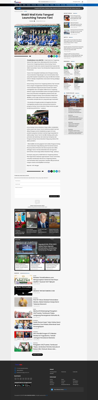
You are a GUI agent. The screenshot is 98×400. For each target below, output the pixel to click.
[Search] (39, 2)
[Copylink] (59, 56)
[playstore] (26, 386)
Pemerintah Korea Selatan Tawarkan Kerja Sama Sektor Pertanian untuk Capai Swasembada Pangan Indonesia (54, 233)
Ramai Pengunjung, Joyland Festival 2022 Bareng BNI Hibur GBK (75, 17)
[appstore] (18, 386)
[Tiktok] (31, 379)
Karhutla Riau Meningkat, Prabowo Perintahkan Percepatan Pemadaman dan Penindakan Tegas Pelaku (68, 90)
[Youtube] (28, 379)
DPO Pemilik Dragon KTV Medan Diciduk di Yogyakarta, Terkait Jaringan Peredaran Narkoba (44, 335)
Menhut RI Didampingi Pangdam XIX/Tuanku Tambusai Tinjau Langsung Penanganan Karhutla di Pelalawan (46, 314)
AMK (47, 395)
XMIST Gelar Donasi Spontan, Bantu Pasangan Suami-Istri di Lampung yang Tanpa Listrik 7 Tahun (73, 41)
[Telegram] (57, 56)
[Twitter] (51, 56)
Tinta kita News (18, 11)
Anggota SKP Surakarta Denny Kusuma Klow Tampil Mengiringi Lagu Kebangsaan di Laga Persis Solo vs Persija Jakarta (73, 56)
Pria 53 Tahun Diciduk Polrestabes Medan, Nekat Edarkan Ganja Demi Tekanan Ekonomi (46, 302)
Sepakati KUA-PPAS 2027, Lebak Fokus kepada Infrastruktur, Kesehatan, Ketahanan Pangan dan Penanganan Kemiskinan (47, 248)
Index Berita (37, 354)
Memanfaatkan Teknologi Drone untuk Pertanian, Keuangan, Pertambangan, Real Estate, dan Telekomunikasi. (76, 26)
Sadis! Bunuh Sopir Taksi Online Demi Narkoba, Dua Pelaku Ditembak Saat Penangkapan (46, 324)
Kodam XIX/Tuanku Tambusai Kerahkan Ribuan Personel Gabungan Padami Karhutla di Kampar (78, 90)
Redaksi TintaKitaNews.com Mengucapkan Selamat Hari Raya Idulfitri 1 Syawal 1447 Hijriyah (45, 280)
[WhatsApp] (54, 56)
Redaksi (32, 21)
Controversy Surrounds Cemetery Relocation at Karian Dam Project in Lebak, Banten (32, 232)
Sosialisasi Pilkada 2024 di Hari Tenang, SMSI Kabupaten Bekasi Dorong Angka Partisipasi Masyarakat (52, 267)
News (25, 11)
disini (65, 389)
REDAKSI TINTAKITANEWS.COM (44, 291)
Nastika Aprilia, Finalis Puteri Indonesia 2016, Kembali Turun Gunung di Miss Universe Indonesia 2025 (73, 48)
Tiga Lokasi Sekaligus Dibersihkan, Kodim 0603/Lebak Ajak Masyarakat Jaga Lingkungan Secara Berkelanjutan (79, 76)
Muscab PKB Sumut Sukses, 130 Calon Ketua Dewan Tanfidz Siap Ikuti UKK (22, 266)
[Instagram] (26, 379)
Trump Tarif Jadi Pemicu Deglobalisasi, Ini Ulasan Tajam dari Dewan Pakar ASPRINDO (42, 233)
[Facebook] (49, 56)
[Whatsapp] (21, 379)
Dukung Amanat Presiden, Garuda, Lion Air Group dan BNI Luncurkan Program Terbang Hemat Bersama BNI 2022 (77, 32)
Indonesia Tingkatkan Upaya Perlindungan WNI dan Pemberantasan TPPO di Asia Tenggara (20, 234)
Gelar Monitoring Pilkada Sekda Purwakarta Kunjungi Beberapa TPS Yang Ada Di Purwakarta (37, 267)
